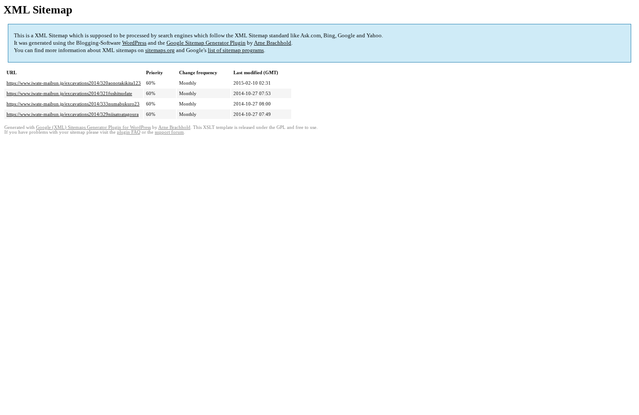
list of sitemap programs (236, 50)
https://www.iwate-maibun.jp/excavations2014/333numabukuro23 (73, 103)
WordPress (134, 43)
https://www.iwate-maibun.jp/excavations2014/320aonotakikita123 (74, 83)
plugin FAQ (128, 132)
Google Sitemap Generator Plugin (206, 43)
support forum (169, 132)
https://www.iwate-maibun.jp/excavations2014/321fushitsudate (69, 93)
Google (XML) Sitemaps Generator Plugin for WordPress (93, 127)
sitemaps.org (160, 50)
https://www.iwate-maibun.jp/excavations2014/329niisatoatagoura (73, 114)
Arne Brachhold (272, 43)
